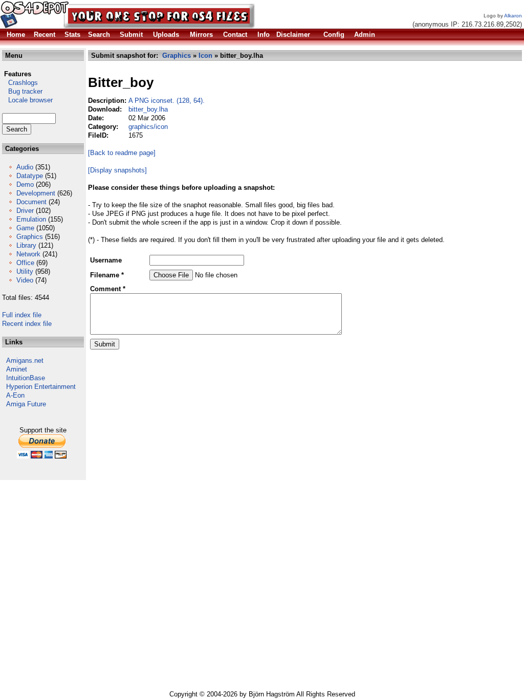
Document (31, 202)
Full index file (21, 315)
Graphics (29, 237)
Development (35, 193)
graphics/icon (148, 126)
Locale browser (27, 100)
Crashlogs (20, 82)
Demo (25, 184)
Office (25, 263)
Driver (25, 210)
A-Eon (15, 395)
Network (28, 254)
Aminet (16, 369)
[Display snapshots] (117, 170)
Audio (24, 167)
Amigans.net (24, 360)
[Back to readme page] (122, 153)
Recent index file (27, 323)
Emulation (31, 219)
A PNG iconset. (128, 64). (166, 100)
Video (24, 280)
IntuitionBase (25, 378)
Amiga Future (26, 404)
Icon (205, 55)
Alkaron (513, 15)
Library (26, 245)
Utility (24, 271)
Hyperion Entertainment (41, 386)
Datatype (29, 176)
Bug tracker (22, 91)
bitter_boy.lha (148, 109)
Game (25, 228)
